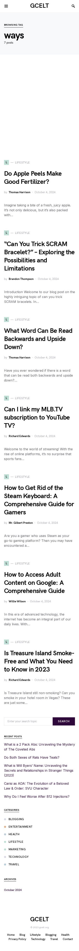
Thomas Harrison (19, 192)
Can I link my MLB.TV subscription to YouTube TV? (37, 417)
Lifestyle (16, 842)
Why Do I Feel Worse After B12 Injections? (36, 796)
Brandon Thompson (21, 279)
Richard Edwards (19, 436)
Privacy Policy (17, 939)
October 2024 (13, 890)
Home (11, 935)
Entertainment (21, 826)
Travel (14, 864)
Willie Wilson (17, 601)
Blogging (16, 819)
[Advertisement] (39, 107)
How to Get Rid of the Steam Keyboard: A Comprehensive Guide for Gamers (39, 500)
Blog (22, 935)
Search (63, 721)
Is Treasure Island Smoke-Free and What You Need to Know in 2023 (39, 661)
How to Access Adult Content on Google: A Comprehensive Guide (34, 583)
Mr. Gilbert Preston (21, 523)
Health (14, 834)
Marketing (17, 849)
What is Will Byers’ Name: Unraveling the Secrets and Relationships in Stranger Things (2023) (38, 770)
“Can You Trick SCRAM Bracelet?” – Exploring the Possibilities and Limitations (39, 256)
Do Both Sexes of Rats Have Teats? (31, 757)
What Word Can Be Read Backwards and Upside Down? (38, 339)
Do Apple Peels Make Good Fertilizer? (33, 178)
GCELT (39, 6)
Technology (19, 857)
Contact (68, 939)
